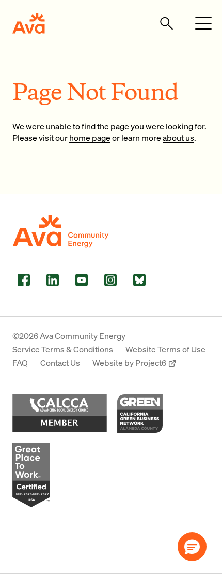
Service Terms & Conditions (62, 349)
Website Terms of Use (165, 349)
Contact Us (60, 362)
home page (89, 137)
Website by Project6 (130, 362)
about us (178, 137)
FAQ (20, 362)
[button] (192, 546)
